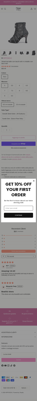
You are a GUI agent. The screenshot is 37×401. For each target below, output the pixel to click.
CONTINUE (18, 215)
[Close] (34, 181)
